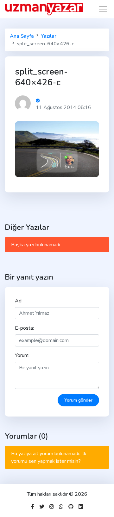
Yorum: (22, 355)
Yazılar (48, 36)
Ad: (18, 300)
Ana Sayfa (22, 36)
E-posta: (24, 328)
